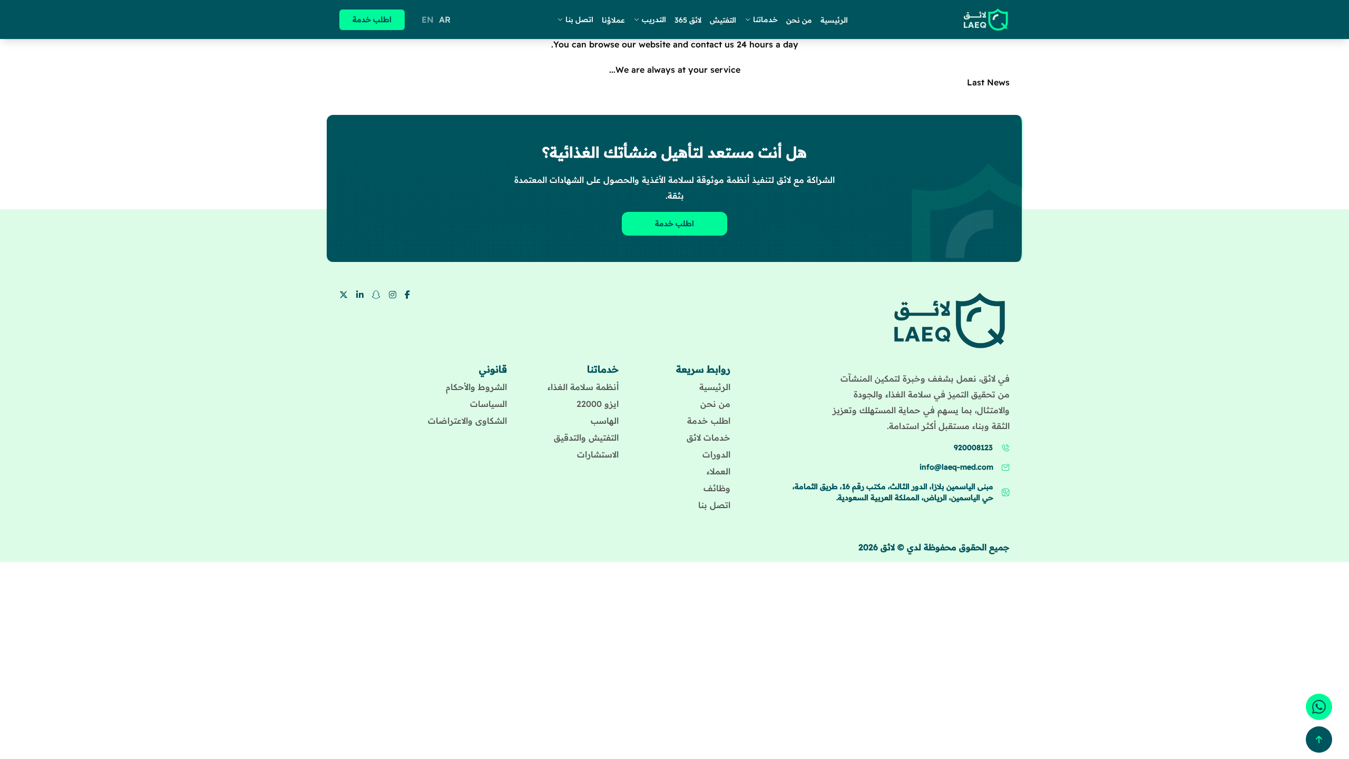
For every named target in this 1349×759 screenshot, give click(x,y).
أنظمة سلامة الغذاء (583, 387)
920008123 (973, 447)
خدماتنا (765, 19)
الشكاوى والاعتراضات (467, 420)
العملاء (718, 471)
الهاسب (605, 420)
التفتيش (723, 20)
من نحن (799, 20)
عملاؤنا (613, 20)
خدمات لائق (708, 437)
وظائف (716, 488)
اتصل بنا (579, 19)
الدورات (716, 454)
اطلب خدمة (372, 19)
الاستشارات (598, 454)
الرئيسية (834, 20)
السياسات (488, 403)
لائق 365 (687, 20)
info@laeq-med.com (956, 467)
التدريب (654, 19)
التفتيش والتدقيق (586, 437)
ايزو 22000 (597, 403)
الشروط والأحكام (476, 387)
